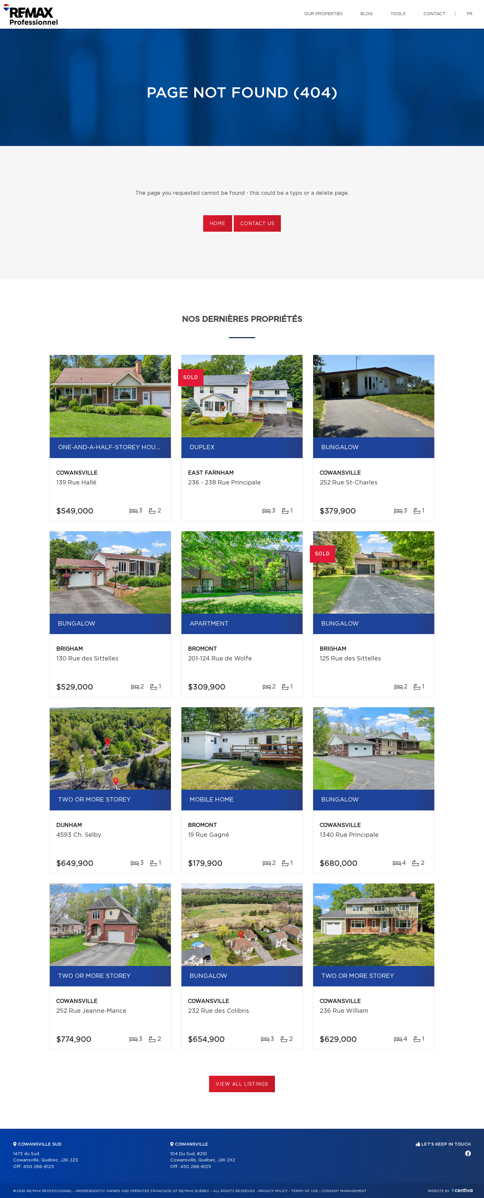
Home (218, 223)
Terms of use (304, 1191)
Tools (398, 14)
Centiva (462, 1190)
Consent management (343, 1191)
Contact (434, 14)
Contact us (257, 223)
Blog (367, 14)
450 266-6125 (38, 1167)
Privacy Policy (273, 1191)
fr (469, 14)
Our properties (323, 14)
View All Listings (242, 1084)
